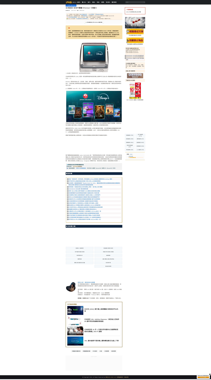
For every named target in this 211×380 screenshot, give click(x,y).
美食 (93, 2)
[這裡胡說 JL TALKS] (71, 2)
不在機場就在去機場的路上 (82, 18)
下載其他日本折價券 (130, 80)
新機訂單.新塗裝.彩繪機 (108, 251)
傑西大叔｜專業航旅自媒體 (86, 282)
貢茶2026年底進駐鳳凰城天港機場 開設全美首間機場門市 (84, 197)
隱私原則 (126, 377)
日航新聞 (107, 351)
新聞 (102, 2)
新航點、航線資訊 (80, 248)
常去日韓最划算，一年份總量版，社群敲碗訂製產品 (92, 14)
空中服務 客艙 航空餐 (71, 5)
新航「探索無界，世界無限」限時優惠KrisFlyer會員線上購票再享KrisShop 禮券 (90, 179)
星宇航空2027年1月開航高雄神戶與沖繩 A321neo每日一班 (85, 219)
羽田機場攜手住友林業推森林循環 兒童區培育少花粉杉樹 (84, 193)
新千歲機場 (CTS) (140, 135)
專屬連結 (85, 15)
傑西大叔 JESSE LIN (111, 377)
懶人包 (84, 2)
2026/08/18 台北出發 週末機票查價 (135, 57)
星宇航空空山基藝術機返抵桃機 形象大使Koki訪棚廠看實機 (84, 181)
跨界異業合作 (80, 255)
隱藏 (131, 154)
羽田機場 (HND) (129, 138)
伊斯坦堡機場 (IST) (130, 146)
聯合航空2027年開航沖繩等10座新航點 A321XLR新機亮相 (84, 205)
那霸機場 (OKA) (129, 142)
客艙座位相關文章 (76, 351)
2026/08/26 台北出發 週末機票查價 (78, 189)
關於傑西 (114, 2)
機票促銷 (80, 259)
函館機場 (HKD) (140, 142)
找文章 (108, 2)
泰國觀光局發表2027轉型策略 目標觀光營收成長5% (83, 209)
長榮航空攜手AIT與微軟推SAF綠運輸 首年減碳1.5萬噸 (83, 203)
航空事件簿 (108, 262)
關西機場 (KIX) (140, 138)
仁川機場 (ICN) (140, 149)
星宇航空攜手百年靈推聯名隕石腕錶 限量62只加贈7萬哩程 (84, 215)
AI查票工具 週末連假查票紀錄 (133, 49)
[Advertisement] (94, 145)
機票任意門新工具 (134, 48)
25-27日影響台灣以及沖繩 (133, 12)
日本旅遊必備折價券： (131, 63)
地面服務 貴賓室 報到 (108, 248)
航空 (78, 2)
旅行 (89, 2)
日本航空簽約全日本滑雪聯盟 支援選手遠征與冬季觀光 (83, 201)
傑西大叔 (68, 10)
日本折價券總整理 (72, 17)
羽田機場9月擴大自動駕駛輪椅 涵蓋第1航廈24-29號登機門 (84, 195)
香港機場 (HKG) (140, 146)
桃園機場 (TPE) (129, 135)
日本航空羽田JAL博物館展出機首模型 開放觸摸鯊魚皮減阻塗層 (86, 207)
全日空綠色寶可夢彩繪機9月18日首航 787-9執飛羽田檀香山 (85, 217)
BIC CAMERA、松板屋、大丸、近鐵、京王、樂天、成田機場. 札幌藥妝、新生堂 (135, 66)
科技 (98, 2)
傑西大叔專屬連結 (81, 168)
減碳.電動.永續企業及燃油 (108, 259)
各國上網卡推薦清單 (130, 71)
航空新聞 (114, 351)
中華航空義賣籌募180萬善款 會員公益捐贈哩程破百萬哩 (84, 213)
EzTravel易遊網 (77, 166)
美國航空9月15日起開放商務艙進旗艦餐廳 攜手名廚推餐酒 (84, 199)
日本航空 (95, 351)
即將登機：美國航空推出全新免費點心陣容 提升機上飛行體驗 (85, 187)
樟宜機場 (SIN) (129, 149)
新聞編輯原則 (120, 377)
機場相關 (108, 255)
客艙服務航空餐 (86, 351)
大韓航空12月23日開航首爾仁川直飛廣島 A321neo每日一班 (85, 211)
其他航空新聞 (108, 266)
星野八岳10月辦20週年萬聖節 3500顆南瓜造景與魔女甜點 (84, 191)
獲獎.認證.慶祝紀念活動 (79, 262)
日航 (101, 351)
